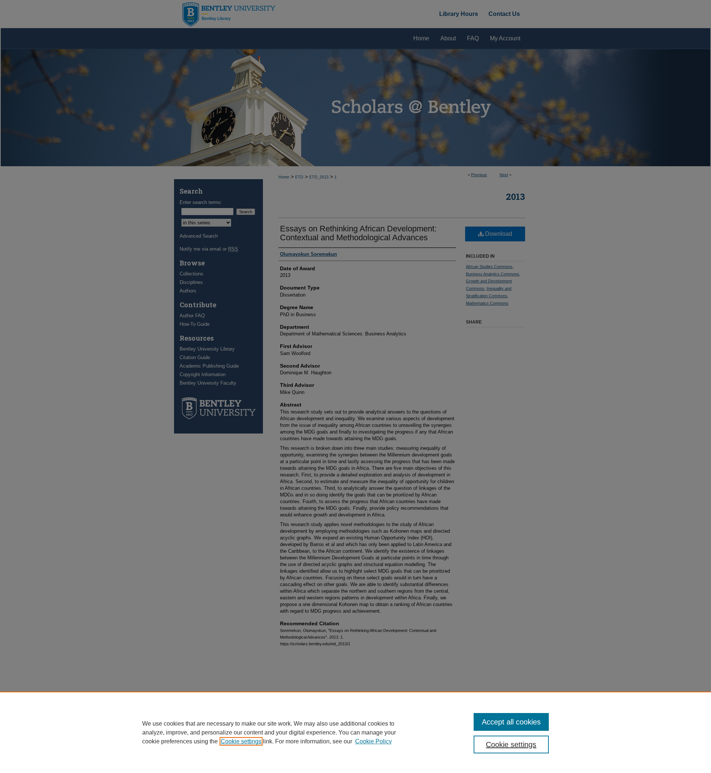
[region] (355, 732)
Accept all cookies (511, 722)
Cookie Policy (373, 741)
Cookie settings (241, 741)
